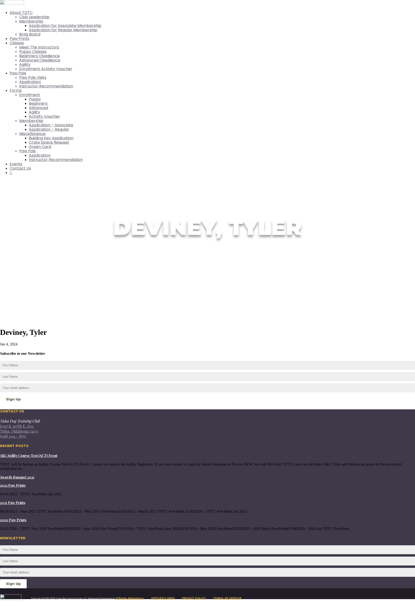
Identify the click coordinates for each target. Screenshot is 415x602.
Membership (31, 21)
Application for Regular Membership (63, 30)
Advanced (38, 108)
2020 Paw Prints (13, 520)
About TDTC (21, 12)
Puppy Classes (33, 51)
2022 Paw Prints (13, 485)
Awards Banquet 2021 (17, 477)
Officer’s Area (163, 598)
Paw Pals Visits (32, 77)
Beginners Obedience (39, 56)
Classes (17, 43)
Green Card (40, 146)
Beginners (38, 103)
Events (16, 164)
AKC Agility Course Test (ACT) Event (28, 455)
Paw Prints (19, 38)
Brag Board (29, 34)
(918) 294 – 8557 (13, 436)
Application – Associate (51, 125)
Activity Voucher (44, 116)
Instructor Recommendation (46, 86)
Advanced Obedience (39, 60)
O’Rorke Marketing (129, 598)
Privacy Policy (194, 598)
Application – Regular (49, 129)
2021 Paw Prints (12, 502)
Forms (16, 90)
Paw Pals (18, 73)
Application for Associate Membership (65, 25)
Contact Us (20, 168)
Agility (25, 64)
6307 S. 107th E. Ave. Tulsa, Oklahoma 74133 (19, 429)
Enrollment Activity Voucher (45, 69)
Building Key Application (51, 138)
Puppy (35, 99)
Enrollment (29, 95)
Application (30, 82)
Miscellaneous (32, 133)
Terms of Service (227, 598)
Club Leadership (34, 17)
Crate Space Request (49, 142)
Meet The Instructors (39, 47)
